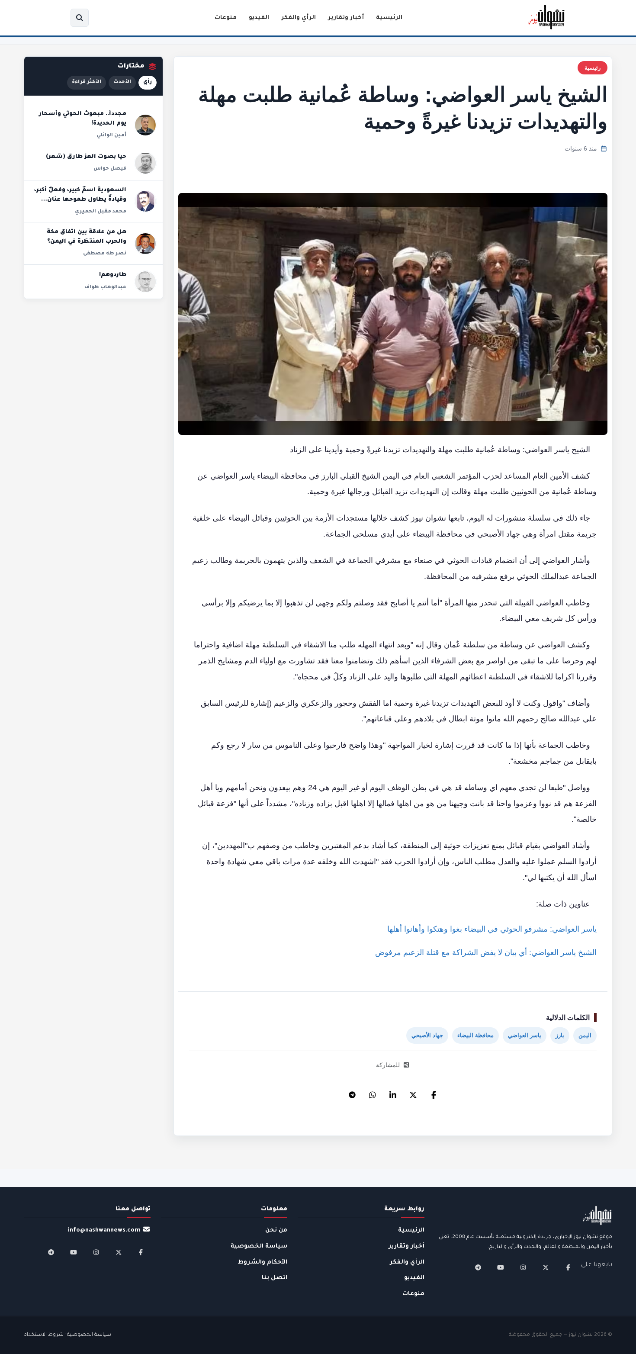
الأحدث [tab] (122, 82)
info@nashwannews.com (104, 1230)
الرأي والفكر (298, 18)
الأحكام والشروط (262, 1262)
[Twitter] (413, 1092)
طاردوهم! (112, 275)
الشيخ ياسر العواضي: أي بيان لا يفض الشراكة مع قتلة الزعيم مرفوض (486, 952)
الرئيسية (389, 18)
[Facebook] (433, 1092)
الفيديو (259, 18)
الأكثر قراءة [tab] (86, 82)
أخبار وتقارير (346, 18)
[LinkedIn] (393, 1092)
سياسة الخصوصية (259, 1246)
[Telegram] (352, 1092)
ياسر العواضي (524, 1035)
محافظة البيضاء (475, 1035)
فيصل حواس (109, 168)
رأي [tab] (147, 82)
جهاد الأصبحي (427, 1035)
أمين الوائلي (111, 135)
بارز (560, 1035)
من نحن (276, 1230)
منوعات (226, 18)
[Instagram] (523, 1267)
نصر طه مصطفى (104, 253)
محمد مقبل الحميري (100, 211)
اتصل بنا (274, 1278)
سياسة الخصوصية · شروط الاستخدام (67, 1335)
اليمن (584, 1035)
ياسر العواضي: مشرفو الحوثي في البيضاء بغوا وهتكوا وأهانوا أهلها (492, 929)
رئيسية (593, 67)
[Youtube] (500, 1267)
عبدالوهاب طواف (105, 287)
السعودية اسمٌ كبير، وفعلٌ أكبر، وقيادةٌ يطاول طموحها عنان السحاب (80, 199)
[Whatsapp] (372, 1092)
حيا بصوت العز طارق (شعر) (86, 157)
